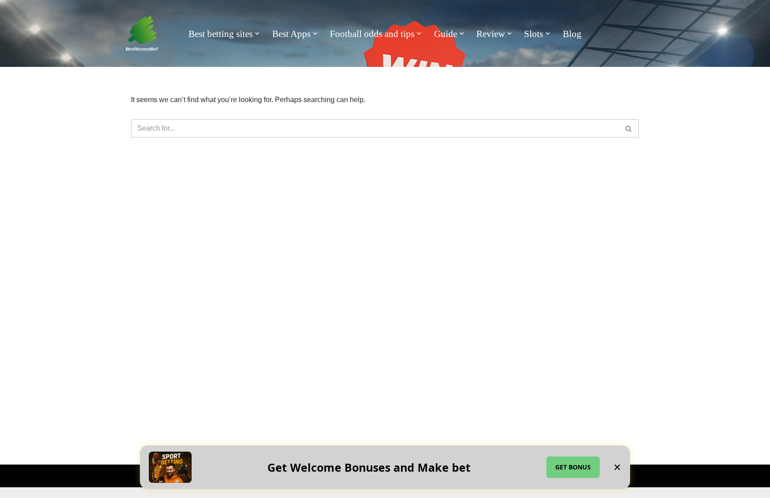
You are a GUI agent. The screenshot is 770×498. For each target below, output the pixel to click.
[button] (257, 33)
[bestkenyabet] (142, 34)
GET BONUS (573, 467)
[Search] (629, 128)
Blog (572, 34)
